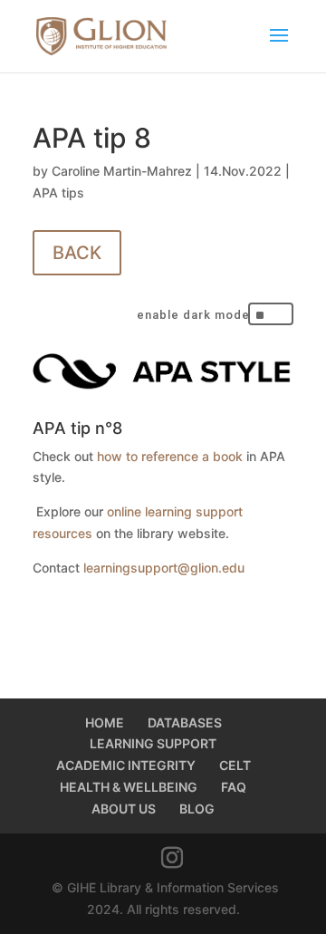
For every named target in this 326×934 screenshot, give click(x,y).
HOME (104, 722)
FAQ (233, 786)
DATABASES (185, 722)
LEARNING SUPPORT (153, 743)
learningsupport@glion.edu (163, 567)
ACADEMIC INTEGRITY (126, 765)
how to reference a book (170, 456)
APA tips (58, 192)
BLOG (197, 808)
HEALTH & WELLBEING (128, 786)
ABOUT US (123, 808)
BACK (77, 253)
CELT (235, 765)
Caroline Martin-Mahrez (122, 170)
